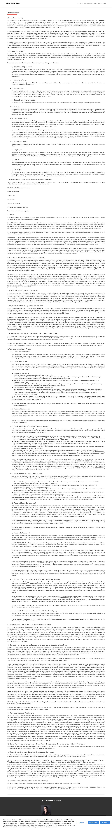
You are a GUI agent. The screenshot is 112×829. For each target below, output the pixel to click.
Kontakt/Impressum (90, 3)
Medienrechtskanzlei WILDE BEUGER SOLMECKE (54, 789)
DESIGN (80, 3)
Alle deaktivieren (93, 822)
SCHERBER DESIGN (13, 3)
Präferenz (81, 822)
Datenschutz (102, 3)
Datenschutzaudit (12, 789)
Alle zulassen (105, 822)
